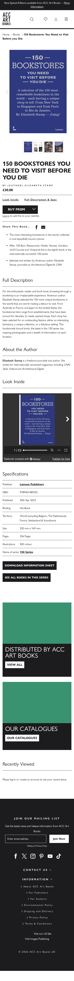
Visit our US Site (42, 933)
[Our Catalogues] (37, 716)
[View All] (37, 639)
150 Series (26, 552)
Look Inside (11, 199)
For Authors (38, 898)
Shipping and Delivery (38, 911)
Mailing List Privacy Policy (37, 846)
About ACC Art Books (38, 886)
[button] (45, 19)
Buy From (16, 209)
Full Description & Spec (40, 199)
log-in (13, 779)
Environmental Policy (38, 905)
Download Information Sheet (29, 565)
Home (6, 34)
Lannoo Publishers (32, 484)
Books (16, 34)
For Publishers (38, 892)
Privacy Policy (38, 917)
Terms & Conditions (38, 923)
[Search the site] (31, 19)
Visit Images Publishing (37, 938)
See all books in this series (26, 577)
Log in (6, 215)
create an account (29, 779)
